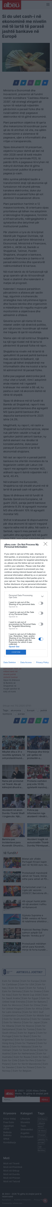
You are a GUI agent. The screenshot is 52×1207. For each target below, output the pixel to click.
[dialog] (26, 603)
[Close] (46, 545)
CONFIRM (16, 652)
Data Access (26, 662)
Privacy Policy (42, 662)
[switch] (41, 603)
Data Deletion (9, 662)
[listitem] (26, 596)
